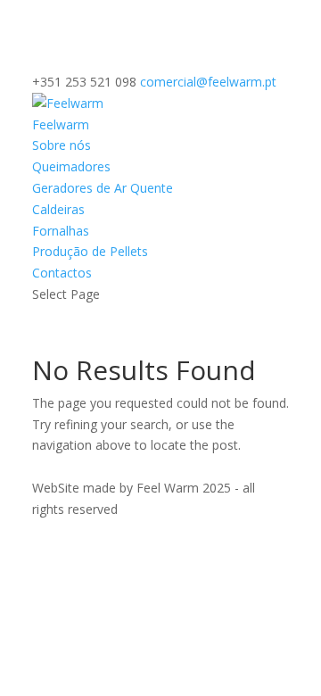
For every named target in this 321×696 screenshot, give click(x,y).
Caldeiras (58, 209)
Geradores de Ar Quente (102, 187)
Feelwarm (60, 124)
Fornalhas (60, 230)
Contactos (62, 272)
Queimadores (71, 166)
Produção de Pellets (90, 251)
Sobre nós (61, 145)
